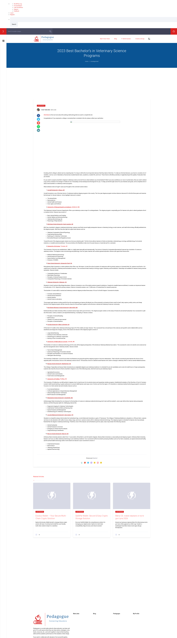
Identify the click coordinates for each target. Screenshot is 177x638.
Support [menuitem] (16, 9)
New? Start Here (105, 38)
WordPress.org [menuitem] (18, 4)
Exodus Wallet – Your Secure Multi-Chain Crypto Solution (50, 517)
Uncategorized (41, 105)
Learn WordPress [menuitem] (18, 7)
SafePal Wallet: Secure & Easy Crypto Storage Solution (91, 517)
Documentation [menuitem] (18, 5)
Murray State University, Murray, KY (57, 433)
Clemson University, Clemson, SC (57, 282)
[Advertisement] (91, 82)
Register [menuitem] (12, 14)
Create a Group (139, 38)
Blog (115, 38)
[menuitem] (93, 22)
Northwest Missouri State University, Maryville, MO (62, 307)
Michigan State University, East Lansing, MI (60, 224)
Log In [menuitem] (11, 13)
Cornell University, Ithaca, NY (56, 190)
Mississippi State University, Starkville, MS (60, 397)
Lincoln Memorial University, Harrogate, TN (60, 415)
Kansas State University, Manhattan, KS (59, 363)
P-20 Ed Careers (126, 38)
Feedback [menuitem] (16, 11)
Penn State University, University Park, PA (59, 263)
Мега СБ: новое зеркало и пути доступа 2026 (129, 517)
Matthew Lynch (46, 109)
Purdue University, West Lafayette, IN (58, 324)
